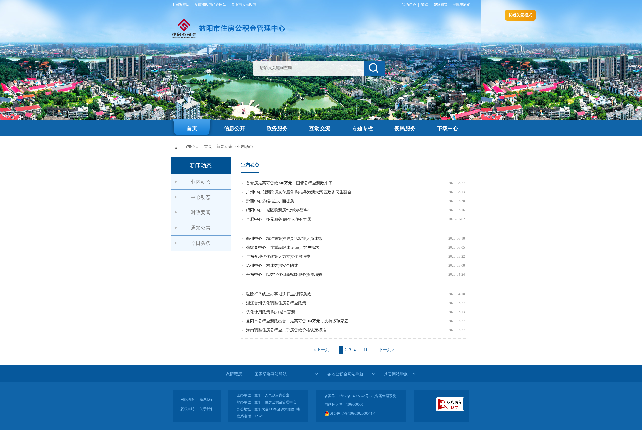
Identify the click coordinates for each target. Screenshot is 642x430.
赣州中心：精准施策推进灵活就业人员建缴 (284, 238)
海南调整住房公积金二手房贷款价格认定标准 (286, 330)
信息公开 (234, 128)
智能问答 (440, 5)
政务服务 (277, 128)
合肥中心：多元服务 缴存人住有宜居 (278, 219)
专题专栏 (362, 128)
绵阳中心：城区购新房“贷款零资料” (278, 210)
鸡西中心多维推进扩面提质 (270, 201)
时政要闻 (201, 212)
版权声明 (187, 409)
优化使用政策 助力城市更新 (270, 312)
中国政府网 (180, 5)
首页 (192, 128)
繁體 (424, 5)
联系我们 (207, 399)
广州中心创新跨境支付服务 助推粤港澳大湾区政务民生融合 (298, 192)
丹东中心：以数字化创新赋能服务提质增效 (284, 274)
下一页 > (386, 350)
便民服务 (405, 128)
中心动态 (201, 197)
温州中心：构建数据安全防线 (272, 265)
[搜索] (374, 68)
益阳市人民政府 (243, 5)
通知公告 (201, 228)
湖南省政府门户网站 (210, 5)
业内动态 (245, 146)
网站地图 (187, 399)
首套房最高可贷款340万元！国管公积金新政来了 (289, 183)
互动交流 (319, 128)
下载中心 (447, 128)
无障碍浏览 (461, 5)
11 (365, 350)
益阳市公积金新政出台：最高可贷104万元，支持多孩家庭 (297, 321)
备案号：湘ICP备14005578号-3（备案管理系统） (362, 396)
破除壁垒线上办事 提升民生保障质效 (278, 294)
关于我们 (207, 409)
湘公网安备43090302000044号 (352, 413)
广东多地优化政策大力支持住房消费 (278, 256)
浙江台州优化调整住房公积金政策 (276, 303)
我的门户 (409, 5)
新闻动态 (224, 146)
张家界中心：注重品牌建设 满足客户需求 (282, 247)
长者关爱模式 (520, 15)
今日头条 (201, 243)
